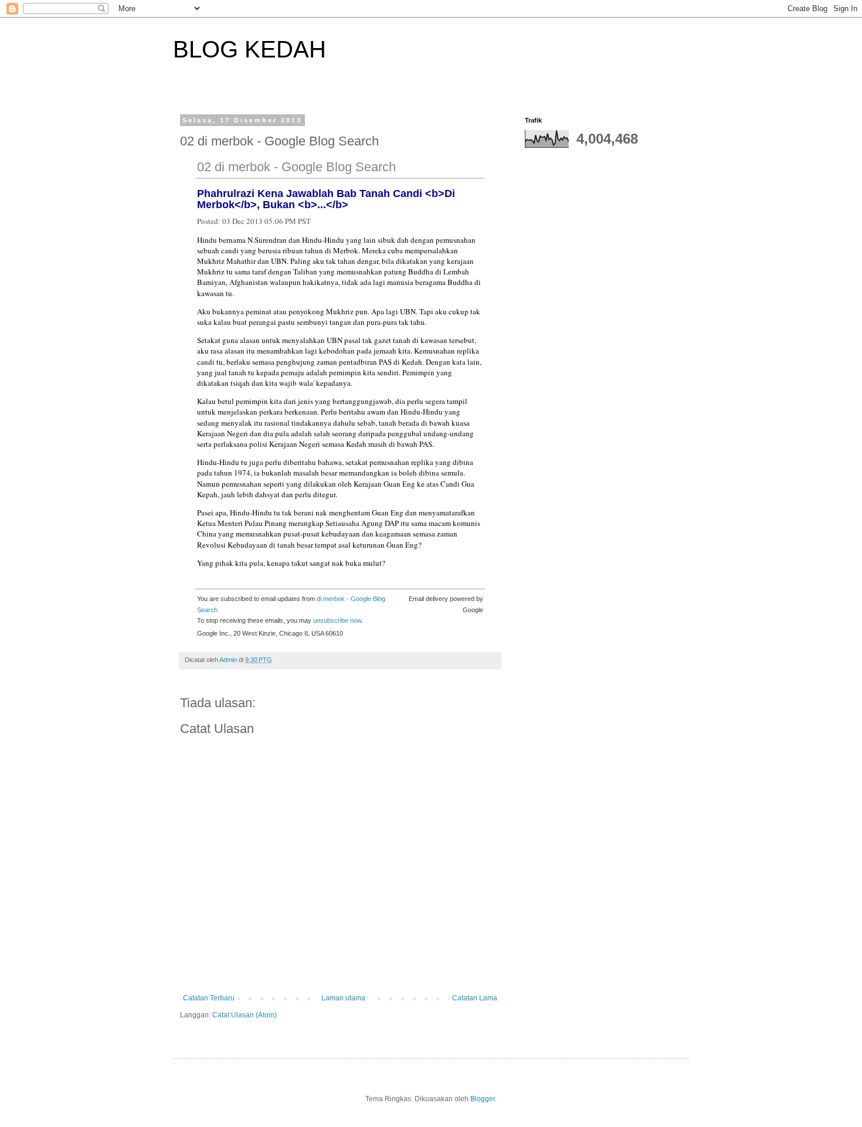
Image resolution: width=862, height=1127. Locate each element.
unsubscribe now (337, 620)
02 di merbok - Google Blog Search (296, 166)
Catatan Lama (474, 998)
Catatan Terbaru (209, 998)
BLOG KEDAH (249, 49)
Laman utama (343, 998)
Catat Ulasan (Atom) (244, 1015)
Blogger (482, 1099)
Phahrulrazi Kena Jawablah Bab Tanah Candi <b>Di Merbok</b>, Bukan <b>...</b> (326, 199)
